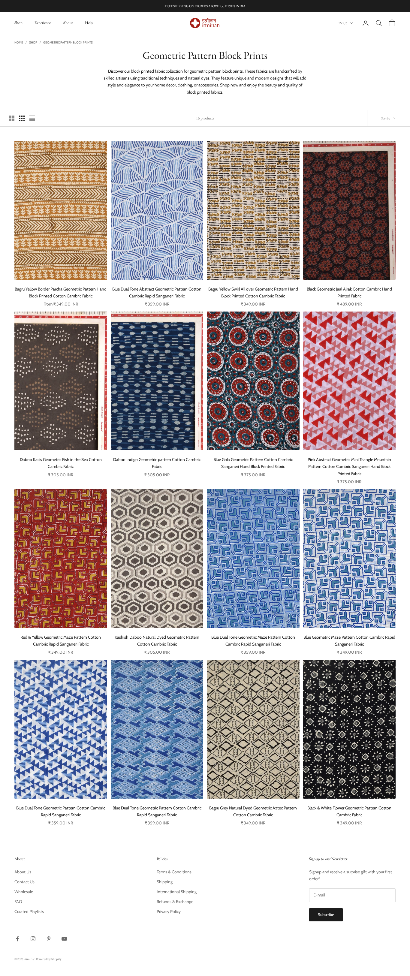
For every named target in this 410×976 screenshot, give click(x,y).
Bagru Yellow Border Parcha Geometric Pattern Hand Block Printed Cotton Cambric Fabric (61, 292)
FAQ (18, 901)
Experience (43, 22)
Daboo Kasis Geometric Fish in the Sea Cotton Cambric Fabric (61, 463)
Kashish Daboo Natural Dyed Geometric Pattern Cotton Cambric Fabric (157, 640)
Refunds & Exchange (175, 901)
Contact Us (24, 881)
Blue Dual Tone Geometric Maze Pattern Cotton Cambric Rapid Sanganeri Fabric (253, 640)
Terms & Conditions (174, 872)
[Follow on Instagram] (33, 939)
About (68, 22)
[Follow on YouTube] (64, 939)
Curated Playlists (29, 911)
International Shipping (177, 891)
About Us (22, 872)
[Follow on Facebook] (17, 939)
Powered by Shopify (49, 959)
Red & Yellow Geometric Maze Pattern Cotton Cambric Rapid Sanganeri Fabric (60, 640)
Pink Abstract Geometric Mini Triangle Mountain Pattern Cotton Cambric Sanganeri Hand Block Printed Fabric (349, 466)
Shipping (165, 881)
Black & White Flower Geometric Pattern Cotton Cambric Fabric (349, 811)
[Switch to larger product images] (11, 118)
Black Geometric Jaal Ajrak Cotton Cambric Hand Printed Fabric (349, 292)
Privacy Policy (169, 911)
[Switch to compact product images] (32, 118)
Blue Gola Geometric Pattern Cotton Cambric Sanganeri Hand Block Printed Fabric (253, 463)
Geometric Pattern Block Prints (68, 42)
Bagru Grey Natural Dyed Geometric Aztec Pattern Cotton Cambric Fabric (253, 811)
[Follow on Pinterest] (49, 939)
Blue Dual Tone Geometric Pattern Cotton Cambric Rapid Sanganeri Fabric (60, 811)
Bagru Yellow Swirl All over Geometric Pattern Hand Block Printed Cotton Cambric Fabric (253, 292)
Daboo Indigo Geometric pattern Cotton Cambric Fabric (156, 463)
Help (89, 22)
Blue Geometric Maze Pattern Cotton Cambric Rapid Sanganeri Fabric (349, 640)
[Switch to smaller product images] (22, 118)
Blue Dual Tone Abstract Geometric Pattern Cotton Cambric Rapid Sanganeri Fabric (156, 292)
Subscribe (326, 914)
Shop (18, 22)
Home (18, 42)
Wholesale (23, 891)
